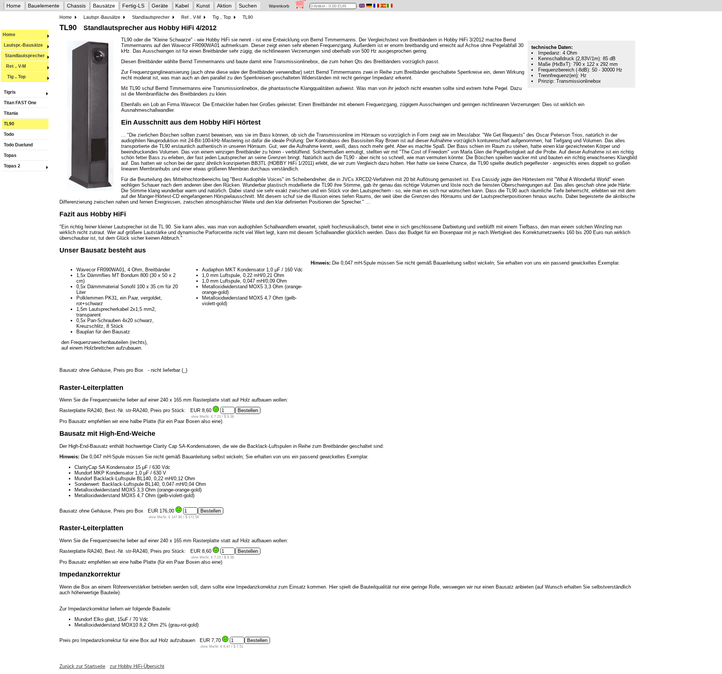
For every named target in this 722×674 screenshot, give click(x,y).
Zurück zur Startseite (82, 666)
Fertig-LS (133, 6)
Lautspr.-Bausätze (23, 45)
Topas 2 (12, 166)
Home (13, 6)
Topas (10, 155)
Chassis (76, 6)
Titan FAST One (20, 102)
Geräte (160, 6)
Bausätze (104, 6)
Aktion (224, 6)
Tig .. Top (14, 76)
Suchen (248, 6)
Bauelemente (43, 6)
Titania (11, 113)
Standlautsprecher (24, 55)
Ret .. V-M (14, 66)
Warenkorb (279, 6)
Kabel (182, 6)
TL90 (9, 123)
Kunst (203, 6)
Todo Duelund (18, 145)
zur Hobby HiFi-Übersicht (137, 666)
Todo (9, 134)
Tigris (10, 92)
